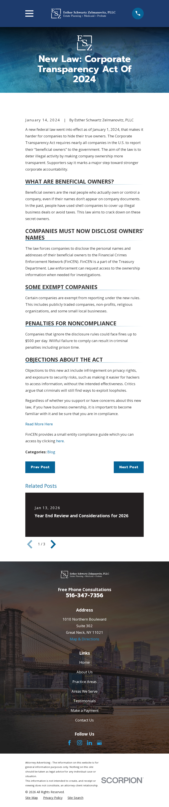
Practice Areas (84, 681)
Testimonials (84, 700)
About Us (85, 671)
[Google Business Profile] (99, 742)
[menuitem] (31, 797)
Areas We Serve (84, 691)
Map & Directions (84, 638)
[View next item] (53, 544)
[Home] (82, 13)
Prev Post (40, 467)
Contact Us (84, 720)
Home (84, 662)
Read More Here (39, 423)
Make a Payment (85, 710)
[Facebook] (69, 742)
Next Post (128, 467)
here (60, 440)
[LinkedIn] (89, 742)
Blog (51, 451)
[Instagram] (79, 742)
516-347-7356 (84, 595)
